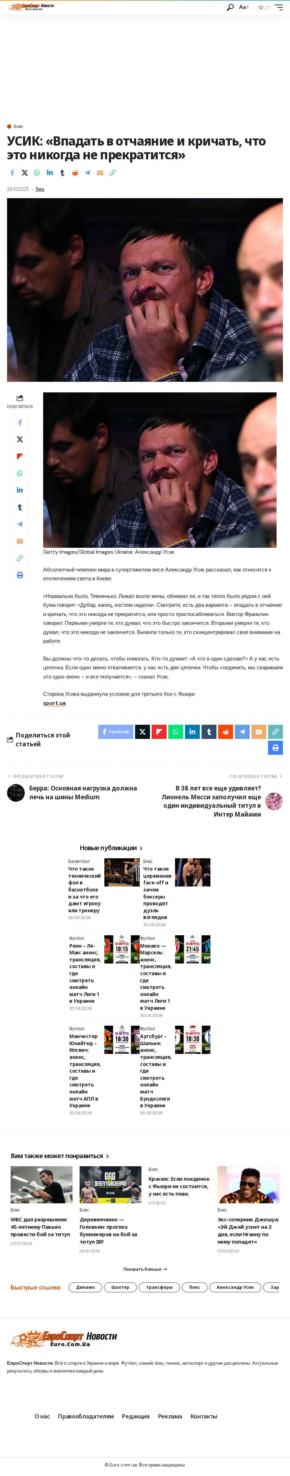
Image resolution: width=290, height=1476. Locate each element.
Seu (40, 189)
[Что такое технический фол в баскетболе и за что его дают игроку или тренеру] (122, 872)
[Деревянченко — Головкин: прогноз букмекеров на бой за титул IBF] (110, 1184)
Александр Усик (235, 1287)
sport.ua (54, 703)
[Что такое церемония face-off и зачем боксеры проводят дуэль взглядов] (192, 872)
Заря (276, 1287)
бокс (194, 1287)
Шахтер (120, 1287)
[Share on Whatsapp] (37, 172)
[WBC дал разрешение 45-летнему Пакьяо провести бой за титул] (41, 1184)
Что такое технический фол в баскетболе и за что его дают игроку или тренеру (84, 889)
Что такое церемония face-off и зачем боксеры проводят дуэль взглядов (157, 892)
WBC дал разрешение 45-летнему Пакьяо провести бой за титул (40, 1227)
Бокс (18, 126)
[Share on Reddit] (75, 172)
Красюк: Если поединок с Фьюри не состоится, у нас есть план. (179, 1186)
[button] (230, 7)
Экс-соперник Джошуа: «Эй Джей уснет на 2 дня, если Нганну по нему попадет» (248, 1230)
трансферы (159, 1287)
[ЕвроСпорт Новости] (30, 7)
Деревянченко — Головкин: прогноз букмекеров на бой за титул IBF (108, 1230)
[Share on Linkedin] (50, 172)
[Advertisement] (145, 67)
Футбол (76, 938)
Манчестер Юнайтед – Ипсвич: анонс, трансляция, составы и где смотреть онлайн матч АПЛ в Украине (85, 1071)
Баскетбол (78, 861)
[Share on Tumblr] (62, 172)
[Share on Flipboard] (19, 456)
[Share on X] (25, 172)
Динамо (85, 1287)
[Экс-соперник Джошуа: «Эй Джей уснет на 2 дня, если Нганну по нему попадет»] (248, 1184)
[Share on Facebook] (12, 172)
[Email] (100, 172)
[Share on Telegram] (87, 172)
